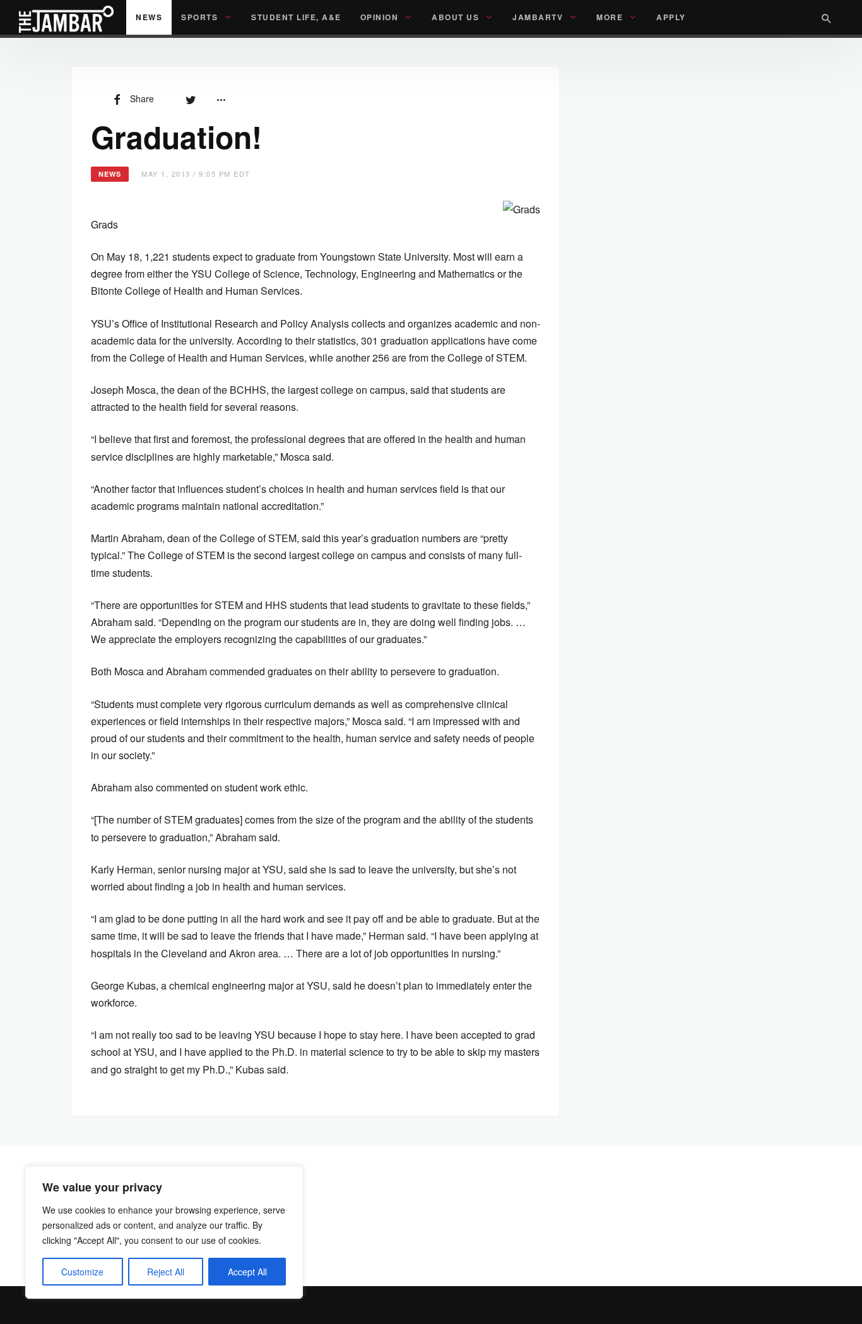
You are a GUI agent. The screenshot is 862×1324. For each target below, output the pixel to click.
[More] (220, 98)
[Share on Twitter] (190, 98)
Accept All (247, 1271)
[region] (164, 1232)
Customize (82, 1271)
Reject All (165, 1271)
